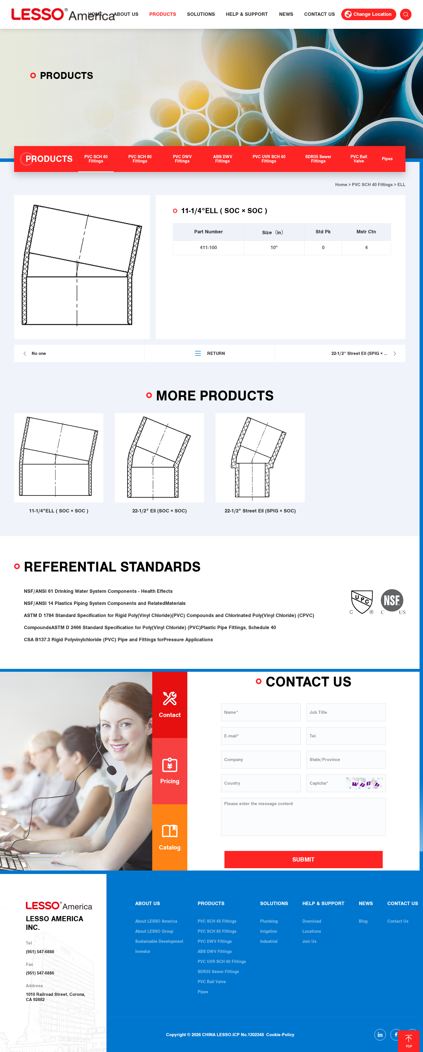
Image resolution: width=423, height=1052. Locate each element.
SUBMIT (303, 859)
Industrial (269, 941)
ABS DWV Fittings (215, 951)
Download (311, 921)
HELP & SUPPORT (247, 14)
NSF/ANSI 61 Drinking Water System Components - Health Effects (98, 591)
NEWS (286, 14)
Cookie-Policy (280, 1034)
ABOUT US (126, 14)
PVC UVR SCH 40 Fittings (222, 962)
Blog (363, 921)
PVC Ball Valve (212, 982)
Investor (142, 951)
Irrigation (268, 931)
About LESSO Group (154, 931)
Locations (311, 931)
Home (341, 184)
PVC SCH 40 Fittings (372, 184)
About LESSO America (156, 921)
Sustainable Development (159, 941)
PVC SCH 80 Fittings (217, 931)
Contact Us (397, 921)
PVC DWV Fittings (215, 941)
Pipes (203, 992)
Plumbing (269, 921)
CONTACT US (319, 14)
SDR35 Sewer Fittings (218, 972)
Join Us (309, 941)
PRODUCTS (162, 14)
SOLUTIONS (201, 14)
